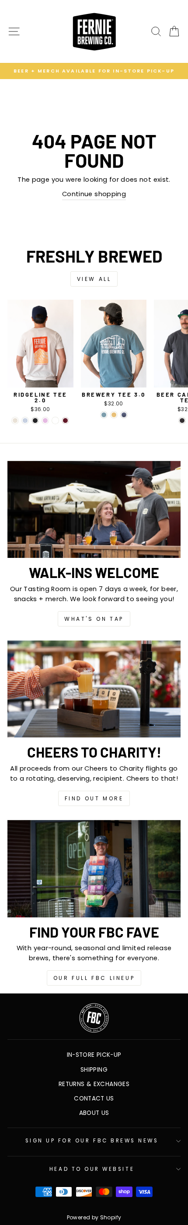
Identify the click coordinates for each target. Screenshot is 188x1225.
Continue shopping (94, 194)
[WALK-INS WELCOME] (94, 509)
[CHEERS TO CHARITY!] (94, 689)
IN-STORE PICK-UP (94, 1055)
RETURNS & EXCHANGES (94, 1084)
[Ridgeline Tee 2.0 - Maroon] (65, 420)
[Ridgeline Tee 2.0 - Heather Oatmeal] (15, 420)
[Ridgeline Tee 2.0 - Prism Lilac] (45, 420)
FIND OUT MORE (94, 798)
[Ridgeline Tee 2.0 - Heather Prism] (25, 420)
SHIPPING (94, 1070)
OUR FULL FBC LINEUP (94, 978)
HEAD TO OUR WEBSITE (91, 1169)
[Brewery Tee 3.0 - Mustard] (114, 415)
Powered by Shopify (94, 1217)
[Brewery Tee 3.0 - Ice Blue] (104, 415)
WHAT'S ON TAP (94, 619)
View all (94, 279)
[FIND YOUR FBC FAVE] (94, 868)
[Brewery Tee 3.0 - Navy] (124, 415)
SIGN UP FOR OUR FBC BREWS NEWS (92, 1140)
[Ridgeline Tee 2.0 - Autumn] (55, 420)
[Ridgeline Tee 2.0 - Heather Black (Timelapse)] (35, 420)
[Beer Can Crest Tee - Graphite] (182, 420)
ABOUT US (94, 1113)
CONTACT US (94, 1098)
